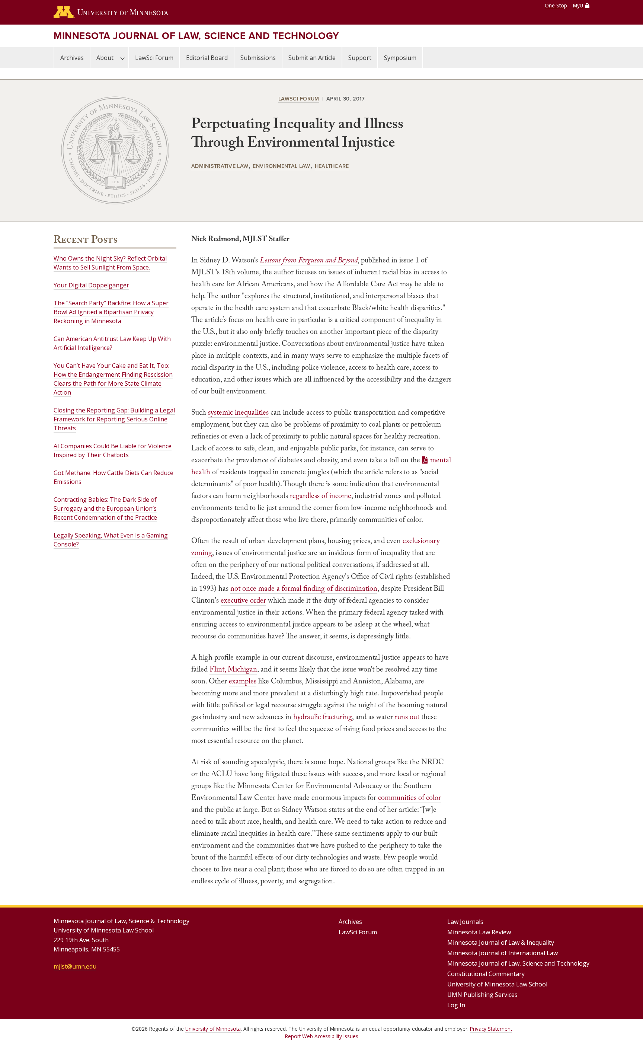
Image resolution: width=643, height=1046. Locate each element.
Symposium (400, 58)
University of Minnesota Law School (497, 984)
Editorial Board (207, 58)
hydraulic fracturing (322, 716)
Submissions (258, 58)
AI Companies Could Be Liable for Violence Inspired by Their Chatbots (113, 450)
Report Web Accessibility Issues (321, 1036)
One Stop (556, 5)
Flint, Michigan (233, 669)
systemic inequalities (238, 412)
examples (242, 681)
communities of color (409, 797)
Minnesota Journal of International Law (502, 953)
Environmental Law (281, 166)
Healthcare (332, 166)
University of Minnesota (213, 1028)
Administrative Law (219, 166)
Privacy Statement (491, 1028)
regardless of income (320, 495)
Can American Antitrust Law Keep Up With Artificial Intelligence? (112, 343)
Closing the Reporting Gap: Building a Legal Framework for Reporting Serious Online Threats (114, 419)
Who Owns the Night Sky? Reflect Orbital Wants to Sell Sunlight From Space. (110, 262)
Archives (72, 58)
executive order (243, 600)
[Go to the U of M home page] (111, 12)
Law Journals (465, 922)
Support (359, 58)
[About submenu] (122, 57)
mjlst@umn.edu (75, 966)
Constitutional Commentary (486, 974)
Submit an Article (312, 58)
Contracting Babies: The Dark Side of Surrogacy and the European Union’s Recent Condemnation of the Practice (105, 508)
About (104, 58)
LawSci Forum (154, 58)
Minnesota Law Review (479, 932)
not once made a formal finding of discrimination (303, 588)
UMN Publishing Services (482, 995)
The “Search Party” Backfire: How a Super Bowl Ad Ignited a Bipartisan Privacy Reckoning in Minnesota (111, 312)
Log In (456, 1005)
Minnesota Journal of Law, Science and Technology (196, 36)
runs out (407, 716)
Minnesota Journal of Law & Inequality (500, 942)
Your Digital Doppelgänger (91, 285)
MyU (578, 5)
